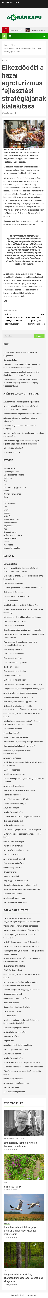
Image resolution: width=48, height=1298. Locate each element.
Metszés (7, 516)
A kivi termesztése (11, 854)
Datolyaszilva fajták (11, 1036)
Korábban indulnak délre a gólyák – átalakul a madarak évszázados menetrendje (21, 1230)
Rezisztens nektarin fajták (14, 966)
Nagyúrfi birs (8, 1041)
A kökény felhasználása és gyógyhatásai (20, 693)
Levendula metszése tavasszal (16, 596)
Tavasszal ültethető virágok (14, 803)
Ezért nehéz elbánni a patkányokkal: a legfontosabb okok (35, 319)
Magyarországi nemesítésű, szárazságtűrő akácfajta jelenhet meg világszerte (23, 1278)
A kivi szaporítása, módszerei (15, 1049)
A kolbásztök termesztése (14, 898)
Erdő (5, 481)
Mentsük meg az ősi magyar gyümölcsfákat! (21, 990)
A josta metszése (10, 601)
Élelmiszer (7, 478)
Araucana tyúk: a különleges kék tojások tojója (21, 402)
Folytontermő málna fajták (13, 863)
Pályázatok (8, 526)
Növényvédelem (10, 522)
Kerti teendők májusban (13, 583)
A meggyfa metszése (12, 758)
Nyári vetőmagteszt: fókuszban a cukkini (19, 697)
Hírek (5, 497)
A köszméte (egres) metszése (16, 850)
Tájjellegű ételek (10, 538)
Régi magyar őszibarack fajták (15, 880)
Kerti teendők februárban (13, 654)
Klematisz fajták (10, 360)
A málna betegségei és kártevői (16, 1028)
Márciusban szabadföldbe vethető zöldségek (22, 617)
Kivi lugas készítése (11, 770)
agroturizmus (12, 310)
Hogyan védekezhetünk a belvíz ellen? (19, 746)
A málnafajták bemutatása (13, 786)
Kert (5, 507)
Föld (5, 484)
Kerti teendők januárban (12, 658)
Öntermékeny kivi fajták (12, 868)
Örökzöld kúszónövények (13, 841)
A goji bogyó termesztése (14, 774)
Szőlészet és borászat (12, 535)
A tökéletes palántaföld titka (14, 649)
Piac (5, 529)
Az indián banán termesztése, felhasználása (21, 942)
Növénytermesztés (11, 519)
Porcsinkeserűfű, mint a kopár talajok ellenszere (23, 742)
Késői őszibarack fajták (13, 970)
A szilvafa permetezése (13, 812)
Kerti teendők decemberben (14, 671)
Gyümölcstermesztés (12, 494)
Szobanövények (10, 532)
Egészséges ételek (11, 472)
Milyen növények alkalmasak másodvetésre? (21, 889)
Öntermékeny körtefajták (13, 846)
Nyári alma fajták (10, 872)
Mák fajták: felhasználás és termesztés (19, 790)
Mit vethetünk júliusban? (13, 448)
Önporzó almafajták (11, 876)
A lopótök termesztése (12, 894)
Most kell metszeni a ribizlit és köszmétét (20, 605)
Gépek (6, 491)
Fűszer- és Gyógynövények (14, 487)
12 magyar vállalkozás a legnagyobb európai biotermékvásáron (13, 319)
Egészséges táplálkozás (13, 475)
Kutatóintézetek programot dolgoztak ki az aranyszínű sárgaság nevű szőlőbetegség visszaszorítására (20, 382)
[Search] (44, 36)
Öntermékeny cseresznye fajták (16, 998)
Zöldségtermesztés (11, 548)
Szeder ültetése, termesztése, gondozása (20, 926)
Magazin (4, 60)
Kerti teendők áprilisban (13, 592)
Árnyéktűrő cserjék (11, 808)
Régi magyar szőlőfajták (13, 821)
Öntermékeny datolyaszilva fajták (17, 1007)
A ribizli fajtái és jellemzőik (14, 1032)
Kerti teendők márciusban (13, 626)
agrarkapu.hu (8, 113)
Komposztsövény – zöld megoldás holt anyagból (23, 689)
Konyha (6, 510)
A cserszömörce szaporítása (15, 662)
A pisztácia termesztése (13, 825)
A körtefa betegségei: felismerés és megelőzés (23, 829)
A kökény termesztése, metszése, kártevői (21, 946)
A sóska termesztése (12, 675)
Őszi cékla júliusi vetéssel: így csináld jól (20, 702)
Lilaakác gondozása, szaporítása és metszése (22, 588)
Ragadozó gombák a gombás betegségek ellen (22, 630)
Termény (6, 542)
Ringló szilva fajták (11, 1003)
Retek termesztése (11, 667)
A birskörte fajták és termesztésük (17, 1045)
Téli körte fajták (9, 1016)
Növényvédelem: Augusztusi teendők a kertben (22, 414)
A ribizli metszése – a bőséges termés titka (21, 816)
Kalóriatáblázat (9, 503)
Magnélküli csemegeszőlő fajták (16, 799)
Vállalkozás (8, 545)
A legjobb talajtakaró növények (15, 737)
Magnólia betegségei (12, 795)
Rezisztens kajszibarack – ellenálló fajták (20, 885)
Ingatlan (6, 500)
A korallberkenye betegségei (15, 902)
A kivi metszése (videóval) (14, 859)
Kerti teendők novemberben (14, 680)
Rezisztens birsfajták (12, 1011)
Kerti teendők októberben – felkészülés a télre (22, 684)
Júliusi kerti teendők (11, 452)
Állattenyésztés (9, 468)
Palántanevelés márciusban (14, 621)
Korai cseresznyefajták (12, 994)
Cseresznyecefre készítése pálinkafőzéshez (22, 930)
